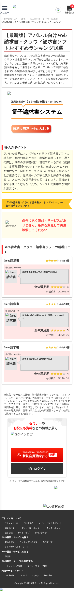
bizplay (35, 575)
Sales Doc (48, 575)
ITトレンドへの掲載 (13, 565)
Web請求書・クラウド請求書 (44, 19)
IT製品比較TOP (9, 19)
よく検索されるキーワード (16, 546)
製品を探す (10, 542)
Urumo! (23, 575)
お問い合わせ (41, 532)
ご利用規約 (28, 523)
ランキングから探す (28, 542)
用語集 (8, 556)
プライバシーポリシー (31, 527)
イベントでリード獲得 (37, 565)
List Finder (10, 575)
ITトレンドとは (11, 523)
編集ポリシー (11, 527)
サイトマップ (24, 532)
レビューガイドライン (48, 523)
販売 (23, 19)
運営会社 (9, 532)
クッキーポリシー (54, 527)
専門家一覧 (47, 542)
